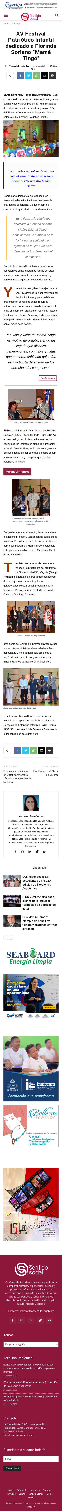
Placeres (16, 23)
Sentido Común (36, 1493)
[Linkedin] (31, 852)
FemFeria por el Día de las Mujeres (46, 773)
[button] (57, 15)
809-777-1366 (15, 1431)
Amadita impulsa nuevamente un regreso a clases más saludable (30, 1398)
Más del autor (40, 867)
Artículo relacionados (17, 867)
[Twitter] (38, 852)
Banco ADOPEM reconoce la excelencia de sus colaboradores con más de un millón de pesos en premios (29, 1368)
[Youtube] (45, 852)
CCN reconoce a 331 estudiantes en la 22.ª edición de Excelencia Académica (30, 1384)
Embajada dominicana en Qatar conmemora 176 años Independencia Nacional (17, 777)
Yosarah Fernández (19, 66)
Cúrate (22, 1493)
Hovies (31, 1497)
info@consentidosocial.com (38, 1311)
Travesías (11, 1493)
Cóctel (50, 1493)
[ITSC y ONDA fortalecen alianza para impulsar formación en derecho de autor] (12, 901)
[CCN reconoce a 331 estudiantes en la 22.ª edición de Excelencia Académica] (12, 881)
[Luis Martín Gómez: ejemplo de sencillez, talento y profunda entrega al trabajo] (12, 921)
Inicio (6, 23)
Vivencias (35, 1490)
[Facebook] (16, 852)
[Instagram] (24, 852)
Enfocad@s (22, 1490)
